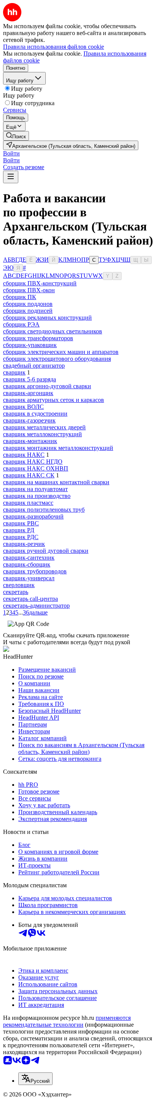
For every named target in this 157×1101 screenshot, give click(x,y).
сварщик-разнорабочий (33, 516)
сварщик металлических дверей (44, 427)
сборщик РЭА (21, 324)
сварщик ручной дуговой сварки (45, 550)
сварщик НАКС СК (28, 475)
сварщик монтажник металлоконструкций (58, 448)
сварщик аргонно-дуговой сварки (47, 386)
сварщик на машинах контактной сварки (56, 482)
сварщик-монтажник (30, 441)
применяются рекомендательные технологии (67, 1021)
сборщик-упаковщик (30, 345)
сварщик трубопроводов (35, 571)
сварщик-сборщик (26, 564)
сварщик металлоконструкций (42, 434)
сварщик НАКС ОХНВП (35, 468)
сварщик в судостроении (35, 413)
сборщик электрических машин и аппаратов (61, 352)
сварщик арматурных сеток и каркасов (53, 400)
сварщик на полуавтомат (35, 489)
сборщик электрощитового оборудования (57, 358)
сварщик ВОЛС (23, 406)
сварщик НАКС (24, 454)
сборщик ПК (19, 297)
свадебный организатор (34, 365)
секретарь (15, 592)
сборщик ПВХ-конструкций (40, 283)
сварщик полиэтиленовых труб (44, 509)
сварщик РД (18, 530)
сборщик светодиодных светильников (52, 331)
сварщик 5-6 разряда (29, 379)
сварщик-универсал (28, 578)
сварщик (14, 372)
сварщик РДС (20, 537)
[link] (16, 136)
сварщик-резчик (24, 544)
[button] (11, 153)
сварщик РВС (21, 523)
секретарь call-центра (30, 598)
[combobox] (35, 1078)
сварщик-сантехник (28, 557)
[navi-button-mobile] (10, 177)
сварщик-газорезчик (29, 420)
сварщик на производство (36, 496)
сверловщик (19, 585)
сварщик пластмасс (28, 502)
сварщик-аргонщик (28, 393)
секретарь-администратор (36, 605)
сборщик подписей (28, 310)
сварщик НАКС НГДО (32, 461)
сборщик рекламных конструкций (47, 317)
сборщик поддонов (28, 304)
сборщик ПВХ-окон (29, 290)
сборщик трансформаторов (38, 338)
